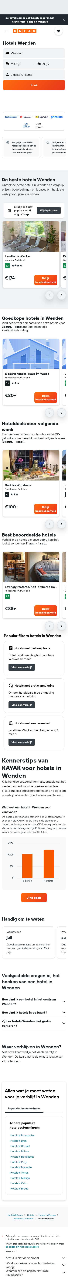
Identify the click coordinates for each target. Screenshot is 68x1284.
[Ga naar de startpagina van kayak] (24, 31)
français (43, 21)
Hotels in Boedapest (22, 1156)
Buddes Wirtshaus (18, 485)
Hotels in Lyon (18, 1140)
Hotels (30, 1215)
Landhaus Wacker (17, 256)
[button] (64, 20)
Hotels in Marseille (21, 1167)
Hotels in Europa (47, 1215)
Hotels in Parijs (18, 1162)
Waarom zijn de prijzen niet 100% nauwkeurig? (27, 1272)
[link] (21, 667)
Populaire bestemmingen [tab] (24, 1108)
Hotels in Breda (19, 1188)
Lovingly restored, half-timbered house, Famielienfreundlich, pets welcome (31, 587)
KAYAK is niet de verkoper (22, 1258)
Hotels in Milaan (19, 1151)
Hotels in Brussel (20, 1146)
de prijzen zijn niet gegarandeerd (22, 1246)
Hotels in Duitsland (23, 1218)
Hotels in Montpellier (22, 1135)
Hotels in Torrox (19, 1172)
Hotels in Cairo (18, 1183)
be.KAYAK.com (15, 1215)
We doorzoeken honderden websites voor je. (30, 1265)
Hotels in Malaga (20, 1178)
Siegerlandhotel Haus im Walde (27, 374)
